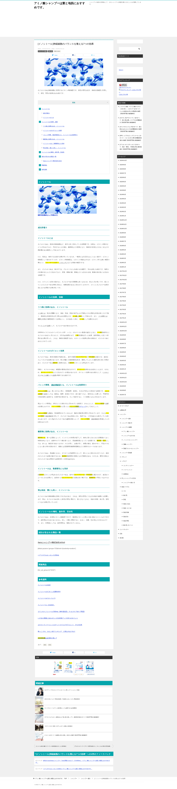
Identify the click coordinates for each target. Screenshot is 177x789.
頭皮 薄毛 (126, 521)
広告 (121, 533)
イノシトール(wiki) (44, 585)
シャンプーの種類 (127, 427)
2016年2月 (123, 365)
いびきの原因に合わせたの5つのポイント (58, 618)
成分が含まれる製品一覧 (49, 156)
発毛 (45, 645)
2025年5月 (123, 181)
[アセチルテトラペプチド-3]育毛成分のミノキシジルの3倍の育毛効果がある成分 (94, 746)
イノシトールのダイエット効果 (52, 130)
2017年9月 (123, 284)
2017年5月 (123, 301)
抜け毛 (50, 51)
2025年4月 (123, 186)
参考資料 (44, 169)
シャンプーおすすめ (129, 435)
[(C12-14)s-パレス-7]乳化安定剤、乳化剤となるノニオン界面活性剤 (62, 699)
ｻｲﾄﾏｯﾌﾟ (121, 70)
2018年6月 (123, 245)
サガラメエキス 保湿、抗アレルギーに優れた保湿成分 (58, 726)
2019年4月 (123, 203)
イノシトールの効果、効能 (50, 122)
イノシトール (46, 109)
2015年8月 (123, 390)
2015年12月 (123, 373)
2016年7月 (123, 343)
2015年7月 (123, 394)
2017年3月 (123, 309)
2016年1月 (123, 369)
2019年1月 (123, 215)
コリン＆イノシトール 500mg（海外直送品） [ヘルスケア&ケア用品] (61, 611)
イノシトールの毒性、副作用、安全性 (53, 152)
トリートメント (127, 469)
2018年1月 (123, 267)
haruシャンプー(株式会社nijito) (52, 161)
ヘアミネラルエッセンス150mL (48, 555)
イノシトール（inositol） (46, 605)
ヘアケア (124, 461)
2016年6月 (123, 347)
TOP (51, 778)
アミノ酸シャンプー (129, 431)
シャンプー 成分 (43, 51)
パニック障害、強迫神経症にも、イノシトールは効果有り (60, 135)
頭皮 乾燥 (126, 512)
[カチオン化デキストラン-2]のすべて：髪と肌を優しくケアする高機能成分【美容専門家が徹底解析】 (131, 120)
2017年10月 (123, 279)
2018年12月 (123, 220)
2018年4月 (123, 254)
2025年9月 (123, 164)
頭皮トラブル (125, 487)
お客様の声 (123, 410)
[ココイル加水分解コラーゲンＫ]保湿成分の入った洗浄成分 (51, 746)
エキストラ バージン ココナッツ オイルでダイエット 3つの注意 (60, 625)
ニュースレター (124, 529)
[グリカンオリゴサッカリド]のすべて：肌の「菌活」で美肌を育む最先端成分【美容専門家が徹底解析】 (131, 147)
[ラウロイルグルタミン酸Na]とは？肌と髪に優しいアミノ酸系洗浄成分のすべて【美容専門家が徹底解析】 (72, 717)
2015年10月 (123, 382)
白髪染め (126, 474)
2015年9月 (123, 386)
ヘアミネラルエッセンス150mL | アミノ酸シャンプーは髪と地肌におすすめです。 (67, 768)
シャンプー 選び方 (127, 423)
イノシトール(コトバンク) (46, 598)
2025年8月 (123, 169)
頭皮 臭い (126, 516)
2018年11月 (123, 224)
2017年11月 (123, 275)
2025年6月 (123, 177)
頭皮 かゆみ (57, 51)
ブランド (124, 457)
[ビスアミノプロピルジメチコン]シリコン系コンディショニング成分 (62, 690)
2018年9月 (123, 233)
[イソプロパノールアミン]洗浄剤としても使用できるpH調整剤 (61, 708)
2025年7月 (123, 173)
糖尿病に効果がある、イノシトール (53, 139)
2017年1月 (123, 318)
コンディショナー (128, 465)
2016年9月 (123, 335)
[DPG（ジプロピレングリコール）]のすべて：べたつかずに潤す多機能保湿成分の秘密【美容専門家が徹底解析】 (131, 138)
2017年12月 (123, 271)
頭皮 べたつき (127, 508)
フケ (124, 491)
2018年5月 (123, 250)
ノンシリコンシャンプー (130, 440)
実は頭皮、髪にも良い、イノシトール (54, 148)
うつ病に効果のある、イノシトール (53, 126)
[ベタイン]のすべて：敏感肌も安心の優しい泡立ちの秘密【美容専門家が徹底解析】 (66, 735)
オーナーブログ (124, 406)
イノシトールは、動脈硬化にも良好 (53, 143)
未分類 (122, 538)
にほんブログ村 (123, 94)
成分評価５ (46, 113)
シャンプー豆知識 (127, 452)
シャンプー (123, 414)
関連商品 (44, 165)
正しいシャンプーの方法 (129, 478)
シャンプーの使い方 (129, 482)
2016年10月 (123, 331)
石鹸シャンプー (127, 444)
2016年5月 (123, 352)
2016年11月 (123, 326)
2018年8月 (123, 237)
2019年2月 (123, 211)
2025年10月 (123, 160)
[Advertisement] (88, 24)
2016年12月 (123, 322)
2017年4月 (123, 305)
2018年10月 (123, 228)
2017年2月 (123, 313)
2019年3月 (123, 207)
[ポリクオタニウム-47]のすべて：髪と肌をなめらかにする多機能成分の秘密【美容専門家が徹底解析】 (131, 129)
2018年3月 (123, 258)
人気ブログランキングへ (125, 87)
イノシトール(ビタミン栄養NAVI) (49, 591)
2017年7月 (123, 292)
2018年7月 (123, 241)
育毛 (50, 645)
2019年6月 (123, 194)
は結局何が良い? (47, 638)
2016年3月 (123, 360)
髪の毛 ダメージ (128, 525)
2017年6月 (123, 296)
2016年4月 (123, 356)
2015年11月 (123, 377)
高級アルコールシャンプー (131, 448)
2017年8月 (123, 288)
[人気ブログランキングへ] (123, 85)
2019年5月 (123, 198)
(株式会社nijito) (51, 542)
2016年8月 (123, 339)
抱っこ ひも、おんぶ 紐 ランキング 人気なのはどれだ (56, 631)
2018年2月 (123, 262)
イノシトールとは (48, 117)
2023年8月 (123, 190)
